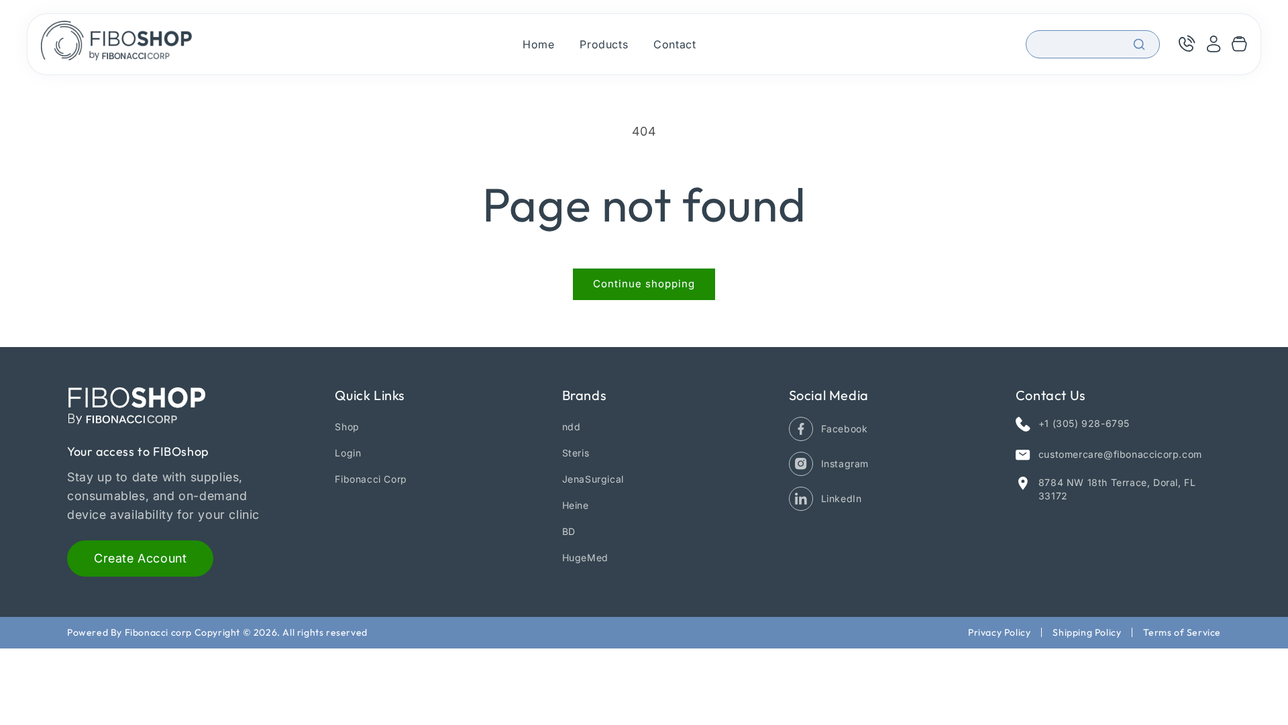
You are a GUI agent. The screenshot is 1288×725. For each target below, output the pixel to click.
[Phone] (1186, 44)
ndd (571, 426)
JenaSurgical (593, 479)
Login (348, 452)
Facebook (844, 428)
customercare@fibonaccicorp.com (1120, 454)
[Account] (1214, 44)
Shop (347, 426)
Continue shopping (644, 283)
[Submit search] (1139, 44)
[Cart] (1239, 44)
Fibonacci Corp (371, 479)
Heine (575, 505)
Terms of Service (1182, 632)
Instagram (845, 463)
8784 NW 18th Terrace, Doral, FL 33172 (1117, 489)
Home (538, 44)
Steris (576, 452)
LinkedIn (841, 498)
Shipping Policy (1087, 632)
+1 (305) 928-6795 (1084, 423)
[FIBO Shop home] (117, 44)
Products (604, 44)
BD (569, 531)
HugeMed (585, 557)
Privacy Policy (999, 632)
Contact (674, 44)
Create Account (140, 558)
